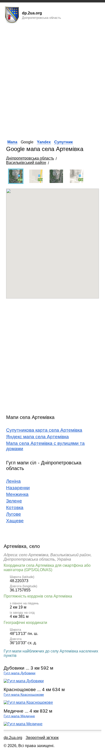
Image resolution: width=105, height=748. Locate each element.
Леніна (13, 481)
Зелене (14, 500)
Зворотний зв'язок (42, 738)
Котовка (14, 507)
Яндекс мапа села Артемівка (37, 436)
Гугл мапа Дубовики (19, 673)
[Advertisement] (52, 80)
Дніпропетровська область (30, 158)
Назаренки (18, 487)
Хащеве (15, 520)
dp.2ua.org (13, 738)
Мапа (12, 142)
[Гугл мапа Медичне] (23, 724)
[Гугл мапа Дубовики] (24, 681)
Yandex (44, 142)
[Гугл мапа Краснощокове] (28, 702)
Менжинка (17, 494)
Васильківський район (26, 162)
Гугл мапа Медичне (19, 716)
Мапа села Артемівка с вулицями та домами (45, 446)
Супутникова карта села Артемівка (44, 430)
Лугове (13, 514)
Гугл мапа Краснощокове (24, 694)
